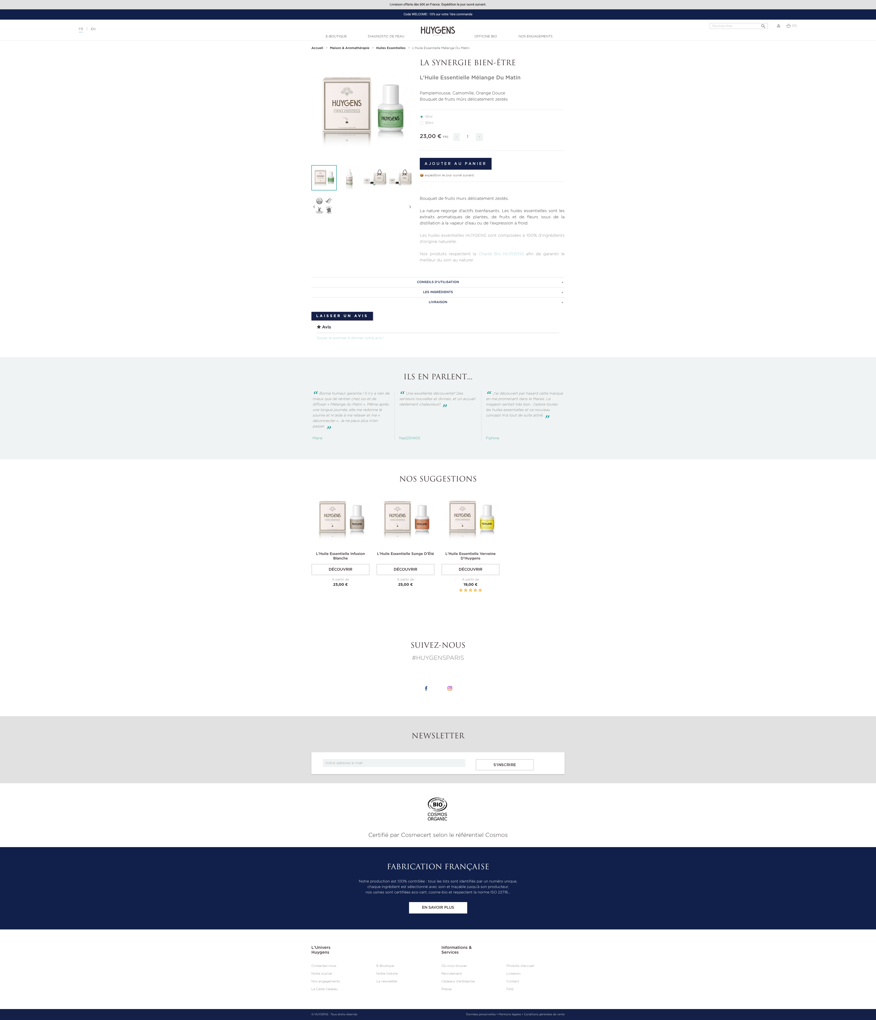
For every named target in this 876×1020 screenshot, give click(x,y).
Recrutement (451, 973)
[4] (475, 590)
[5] (480, 590)
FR (81, 29)
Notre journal (321, 973)
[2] (465, 590)
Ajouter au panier (456, 164)
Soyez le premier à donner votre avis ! (350, 338)
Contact (512, 981)
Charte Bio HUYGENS (501, 254)
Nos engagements (536, 36)
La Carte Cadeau (324, 989)
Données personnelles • (482, 1014)
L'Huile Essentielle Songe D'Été (405, 554)
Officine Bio (485, 36)
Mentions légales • (511, 1014)
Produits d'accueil (520, 966)
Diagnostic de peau (386, 36)
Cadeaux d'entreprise (458, 981)
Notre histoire (387, 973)
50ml (429, 123)
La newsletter (387, 981)
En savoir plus (438, 908)
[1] (461, 590)
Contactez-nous (323, 966)
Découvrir (340, 570)
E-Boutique (336, 36)
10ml (428, 116)
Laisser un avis (342, 316)
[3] (470, 590)
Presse (446, 989)
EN (93, 29)
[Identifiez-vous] (778, 26)
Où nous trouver (454, 966)
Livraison (513, 973)
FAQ (509, 989)
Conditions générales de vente (544, 1014)
